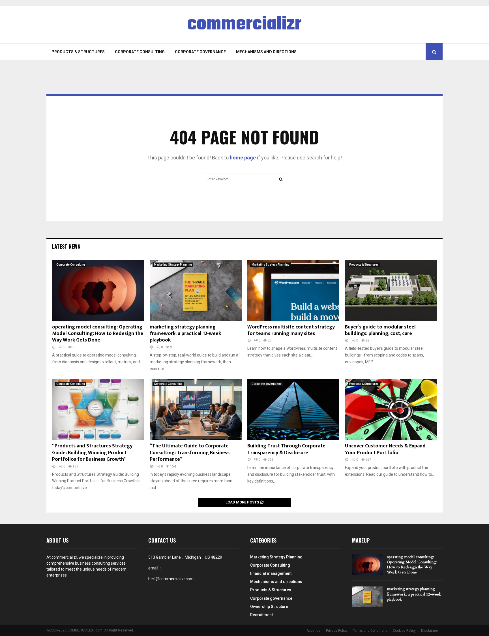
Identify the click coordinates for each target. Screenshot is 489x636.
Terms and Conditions (370, 631)
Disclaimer (429, 631)
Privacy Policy (337, 631)
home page (243, 158)
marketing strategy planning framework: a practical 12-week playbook (185, 334)
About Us (313, 631)
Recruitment (261, 614)
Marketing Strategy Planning (173, 264)
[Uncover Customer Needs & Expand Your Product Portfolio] (391, 409)
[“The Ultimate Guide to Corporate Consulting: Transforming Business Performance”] (196, 409)
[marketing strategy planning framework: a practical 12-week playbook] (196, 290)
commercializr (244, 24)
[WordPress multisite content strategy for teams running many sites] (293, 290)
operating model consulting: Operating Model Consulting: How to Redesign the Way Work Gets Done (97, 334)
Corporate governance (200, 52)
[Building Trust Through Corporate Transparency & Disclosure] (293, 409)
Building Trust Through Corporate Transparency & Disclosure (286, 449)
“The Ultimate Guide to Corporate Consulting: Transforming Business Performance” (190, 453)
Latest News (66, 246)
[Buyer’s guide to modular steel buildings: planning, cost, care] (391, 290)
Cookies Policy (404, 631)
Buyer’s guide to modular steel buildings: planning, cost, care (380, 330)
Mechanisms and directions (266, 52)
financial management (270, 573)
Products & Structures (78, 52)
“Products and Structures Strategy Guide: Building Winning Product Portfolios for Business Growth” (92, 453)
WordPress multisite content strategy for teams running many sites (291, 330)
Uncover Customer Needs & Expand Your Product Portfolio (385, 449)
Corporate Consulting (140, 52)
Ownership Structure (269, 606)
